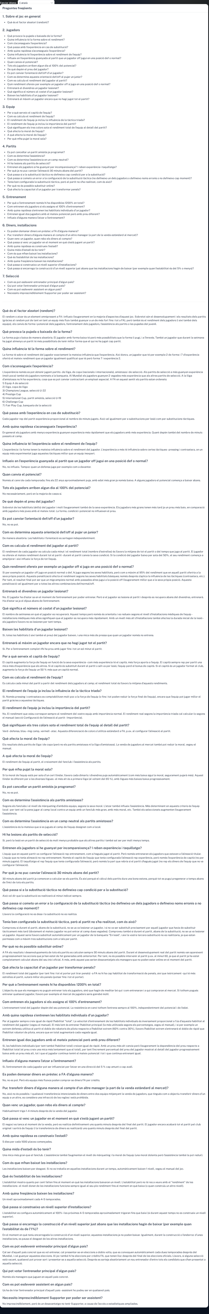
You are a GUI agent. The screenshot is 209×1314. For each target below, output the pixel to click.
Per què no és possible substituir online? (31, 185)
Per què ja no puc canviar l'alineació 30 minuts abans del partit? (45, 170)
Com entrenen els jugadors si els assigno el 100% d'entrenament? (46, 206)
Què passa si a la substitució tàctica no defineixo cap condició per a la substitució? (56, 174)
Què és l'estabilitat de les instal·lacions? (30, 257)
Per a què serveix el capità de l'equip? (29, 112)
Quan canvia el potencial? (22, 62)
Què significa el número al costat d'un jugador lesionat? (40, 91)
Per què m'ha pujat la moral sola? (27, 138)
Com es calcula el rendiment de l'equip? (31, 116)
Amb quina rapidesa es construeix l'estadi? (32, 246)
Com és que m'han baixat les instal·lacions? (32, 253)
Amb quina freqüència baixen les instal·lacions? (35, 261)
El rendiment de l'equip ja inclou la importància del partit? (41, 123)
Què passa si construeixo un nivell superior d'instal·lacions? (42, 264)
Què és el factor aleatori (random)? (28, 22)
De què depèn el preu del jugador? (28, 69)
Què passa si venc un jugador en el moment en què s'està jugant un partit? (51, 242)
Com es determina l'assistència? (26, 155)
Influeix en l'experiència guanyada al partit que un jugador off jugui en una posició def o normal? (64, 58)
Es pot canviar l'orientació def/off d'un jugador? (35, 73)
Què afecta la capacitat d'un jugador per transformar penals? (44, 189)
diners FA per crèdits (86, 1080)
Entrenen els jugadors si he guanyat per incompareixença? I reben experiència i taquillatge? (62, 167)
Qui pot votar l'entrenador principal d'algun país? (36, 285)
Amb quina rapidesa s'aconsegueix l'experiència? (36, 50)
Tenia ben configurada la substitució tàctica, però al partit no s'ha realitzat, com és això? (59, 181)
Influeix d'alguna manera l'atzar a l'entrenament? (36, 217)
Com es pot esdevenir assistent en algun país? (34, 289)
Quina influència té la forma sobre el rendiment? (36, 39)
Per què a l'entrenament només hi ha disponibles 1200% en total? (45, 202)
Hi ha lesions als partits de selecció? (28, 163)
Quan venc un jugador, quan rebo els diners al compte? (39, 238)
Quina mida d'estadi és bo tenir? (26, 249)
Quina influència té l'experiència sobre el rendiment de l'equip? (44, 54)
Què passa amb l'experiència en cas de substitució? (37, 47)
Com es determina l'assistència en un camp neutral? (38, 159)
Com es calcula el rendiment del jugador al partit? (37, 80)
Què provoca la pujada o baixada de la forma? (34, 35)
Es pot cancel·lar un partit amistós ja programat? (36, 152)
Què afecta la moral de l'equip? (25, 131)
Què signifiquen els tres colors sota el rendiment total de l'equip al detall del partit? (57, 127)
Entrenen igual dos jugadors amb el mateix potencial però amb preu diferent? (53, 214)
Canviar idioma (8, 2)
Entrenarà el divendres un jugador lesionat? (33, 88)
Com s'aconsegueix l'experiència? (27, 43)
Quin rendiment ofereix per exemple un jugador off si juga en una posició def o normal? (58, 84)
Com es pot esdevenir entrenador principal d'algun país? (40, 282)
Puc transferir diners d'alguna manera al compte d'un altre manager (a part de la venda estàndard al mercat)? (72, 235)
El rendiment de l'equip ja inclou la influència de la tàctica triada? (46, 120)
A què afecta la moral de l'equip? (27, 134)
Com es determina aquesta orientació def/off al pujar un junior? (44, 76)
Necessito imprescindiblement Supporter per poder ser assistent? (46, 293)
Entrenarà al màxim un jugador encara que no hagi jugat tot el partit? (48, 99)
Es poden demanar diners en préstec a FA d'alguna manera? (43, 231)
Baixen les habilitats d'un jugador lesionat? (32, 95)
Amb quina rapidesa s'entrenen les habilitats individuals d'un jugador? (48, 210)
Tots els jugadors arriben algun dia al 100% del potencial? (41, 65)
